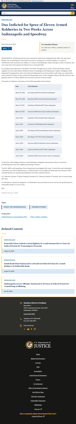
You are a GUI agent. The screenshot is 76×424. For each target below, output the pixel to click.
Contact (37, 416)
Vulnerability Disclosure (38, 401)
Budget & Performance (38, 358)
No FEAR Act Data (38, 392)
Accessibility (38, 371)
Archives (38, 363)
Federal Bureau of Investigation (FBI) (14, 217)
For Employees (38, 384)
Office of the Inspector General (38, 388)
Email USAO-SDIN (29, 314)
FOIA (38, 367)
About (38, 354)
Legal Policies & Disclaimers (38, 375)
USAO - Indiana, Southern (38, 217)
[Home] (11, 8)
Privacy (38, 379)
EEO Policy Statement (38, 396)
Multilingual (38, 405)
